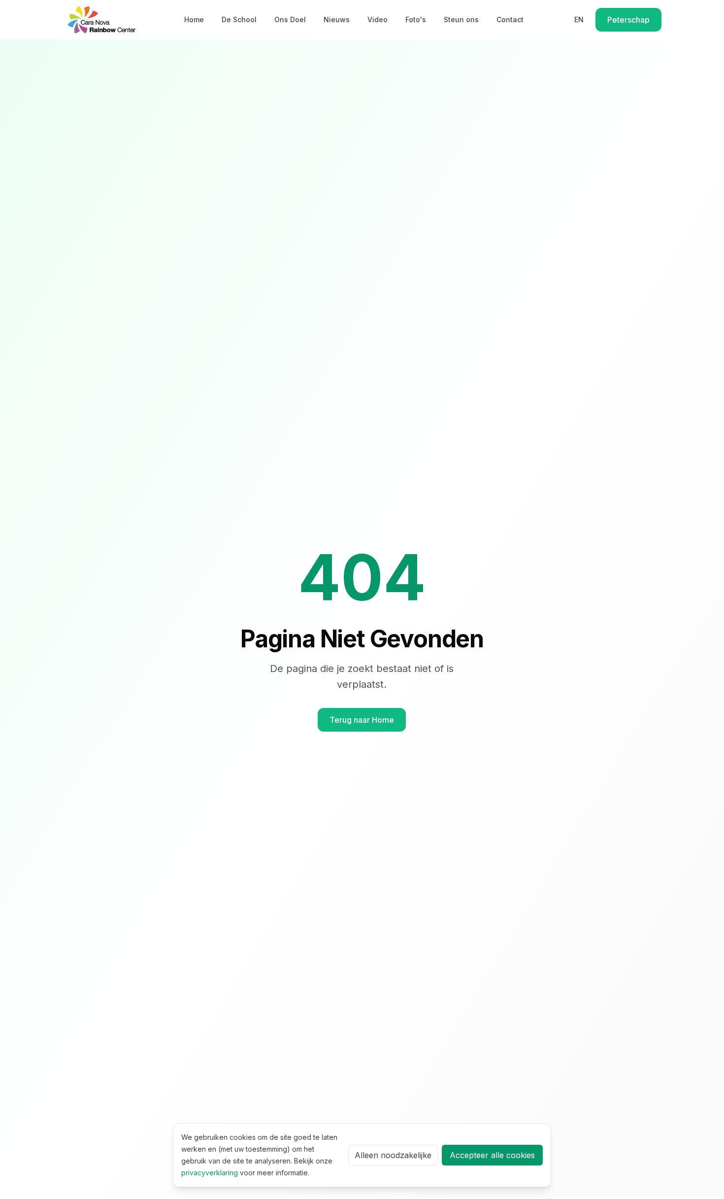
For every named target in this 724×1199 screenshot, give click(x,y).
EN (579, 19)
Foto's (415, 19)
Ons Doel (290, 19)
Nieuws (337, 19)
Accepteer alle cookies (492, 1155)
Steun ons (461, 19)
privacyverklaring (209, 1172)
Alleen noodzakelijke (393, 1155)
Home (194, 19)
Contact (510, 19)
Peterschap (628, 20)
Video (377, 19)
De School (239, 19)
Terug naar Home (361, 720)
